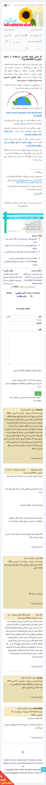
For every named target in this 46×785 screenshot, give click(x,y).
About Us (31, 763)
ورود (15, 5)
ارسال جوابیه (36, 458)
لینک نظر (24, 410)
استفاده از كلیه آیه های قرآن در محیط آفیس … (20, 253)
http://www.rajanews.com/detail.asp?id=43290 (24, 114)
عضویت (21, 5)
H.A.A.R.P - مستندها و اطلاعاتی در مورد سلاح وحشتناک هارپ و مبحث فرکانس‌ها (25, 181)
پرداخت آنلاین (19, 35)
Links (39, 760)
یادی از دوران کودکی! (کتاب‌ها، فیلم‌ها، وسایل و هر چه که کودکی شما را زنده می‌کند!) (12, 278)
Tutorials (31, 760)
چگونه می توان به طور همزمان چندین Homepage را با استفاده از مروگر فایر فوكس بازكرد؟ (20, 261)
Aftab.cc (38, 773)
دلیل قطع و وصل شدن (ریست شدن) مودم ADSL (21, 247)
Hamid (7, 202)
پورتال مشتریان (34, 41)
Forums (13, 760)
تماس (6, 35)
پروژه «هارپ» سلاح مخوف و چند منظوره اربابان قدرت (23, 143)
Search (13, 763)
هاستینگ (8, 29)
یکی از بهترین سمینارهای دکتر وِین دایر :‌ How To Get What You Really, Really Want (32, 278)
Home (6, 760)
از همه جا (22, 206)
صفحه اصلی (35, 29)
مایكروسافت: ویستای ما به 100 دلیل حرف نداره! (21, 240)
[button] (5, 5)
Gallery (6, 763)
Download (22, 760)
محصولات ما (35, 35)
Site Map (22, 763)
